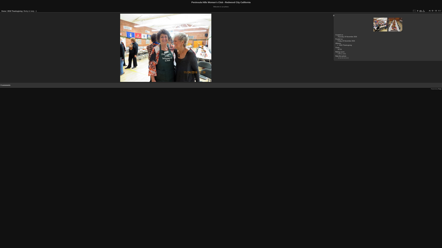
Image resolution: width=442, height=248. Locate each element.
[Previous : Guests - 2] (432, 10)
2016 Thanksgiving (14, 11)
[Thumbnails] (429, 10)
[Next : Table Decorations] (435, 10)
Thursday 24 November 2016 (347, 37)
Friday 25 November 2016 (346, 41)
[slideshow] (417, 10)
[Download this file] (423, 10)
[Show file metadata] (420, 10)
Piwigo (440, 89)
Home (3, 11)
